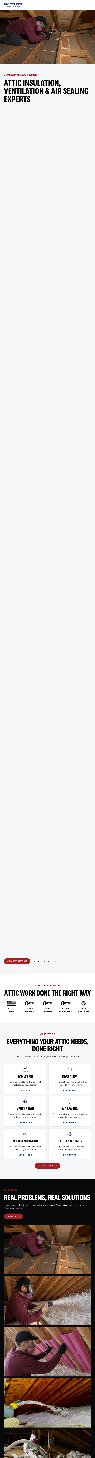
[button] (88, 5)
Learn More (13, 1216)
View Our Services (17, 961)
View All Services (47, 1166)
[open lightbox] (47, 1249)
